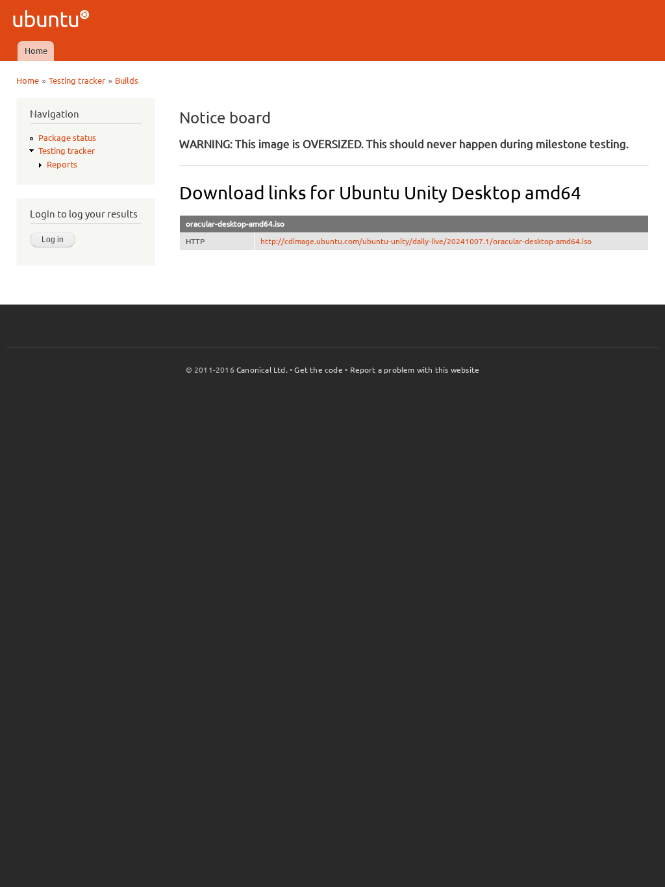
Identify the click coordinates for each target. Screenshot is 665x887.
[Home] (52, 20)
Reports (62, 164)
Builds (126, 80)
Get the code (318, 370)
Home (36, 50)
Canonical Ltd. (262, 370)
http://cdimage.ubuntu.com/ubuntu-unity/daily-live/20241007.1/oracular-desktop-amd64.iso (426, 241)
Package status (67, 137)
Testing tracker (77, 80)
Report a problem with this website (415, 370)
